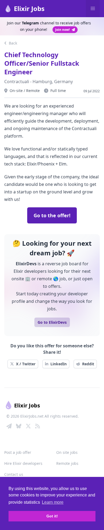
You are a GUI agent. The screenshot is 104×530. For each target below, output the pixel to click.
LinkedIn (58, 363)
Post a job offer (17, 452)
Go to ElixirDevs (52, 322)
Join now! (62, 29)
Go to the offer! (52, 215)
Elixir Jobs (29, 8)
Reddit (88, 363)
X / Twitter (25, 363)
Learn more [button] (52, 502)
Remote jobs (67, 463)
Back (12, 43)
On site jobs (67, 452)
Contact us (13, 474)
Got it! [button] (52, 516)
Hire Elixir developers (23, 463)
